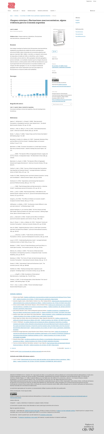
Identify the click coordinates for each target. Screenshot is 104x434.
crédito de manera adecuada (32, 410)
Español (78, 22)
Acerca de (15, 10)
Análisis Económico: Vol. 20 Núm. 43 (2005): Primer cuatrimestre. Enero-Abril (33, 316)
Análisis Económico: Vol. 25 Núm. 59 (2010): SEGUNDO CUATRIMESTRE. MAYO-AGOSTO (39, 361)
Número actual (31, 10)
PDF (55, 51)
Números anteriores (43, 10)
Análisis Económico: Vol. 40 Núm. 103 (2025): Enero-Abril (55, 320)
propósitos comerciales (46, 415)
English (77, 20)
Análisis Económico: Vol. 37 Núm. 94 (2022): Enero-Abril (56, 303)
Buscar (23, 10)
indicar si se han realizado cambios (66, 410)
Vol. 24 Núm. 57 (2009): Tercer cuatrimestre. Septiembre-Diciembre (35, 15)
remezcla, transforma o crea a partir (28, 417)
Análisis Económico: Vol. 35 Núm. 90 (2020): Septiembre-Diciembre (42, 341)
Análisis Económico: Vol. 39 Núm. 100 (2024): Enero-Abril (56, 312)
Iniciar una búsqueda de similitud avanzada (29, 351)
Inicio (9, 10)
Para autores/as (79, 34)
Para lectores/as (79, 31)
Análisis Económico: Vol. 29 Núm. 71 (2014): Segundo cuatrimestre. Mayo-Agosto (37, 299)
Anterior (14, 348)
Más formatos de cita (58, 104)
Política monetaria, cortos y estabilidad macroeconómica (56, 314)
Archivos (16, 15)
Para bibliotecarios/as (80, 36)
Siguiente (67, 348)
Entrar (94, 1)
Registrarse (89, 1)
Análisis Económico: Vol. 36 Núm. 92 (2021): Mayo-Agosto (44, 345)
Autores (52, 10)
